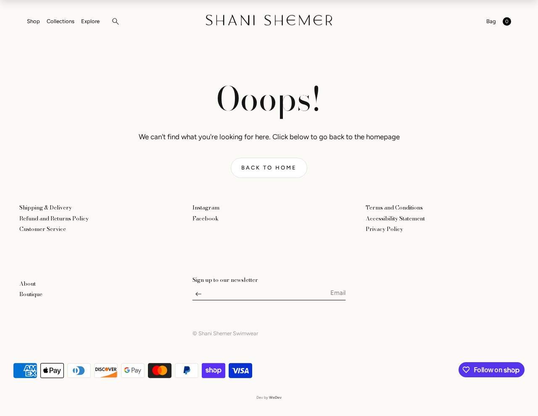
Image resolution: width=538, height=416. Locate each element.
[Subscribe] (198, 296)
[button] (113, 21)
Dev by (269, 397)
